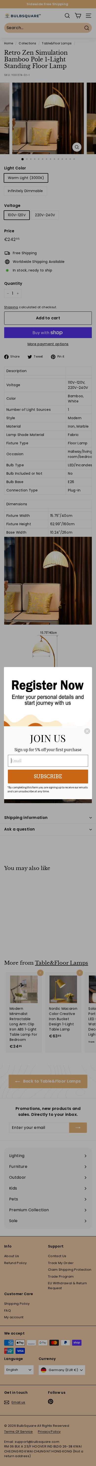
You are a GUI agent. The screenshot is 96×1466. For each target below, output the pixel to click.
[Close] (87, 731)
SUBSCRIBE (48, 776)
